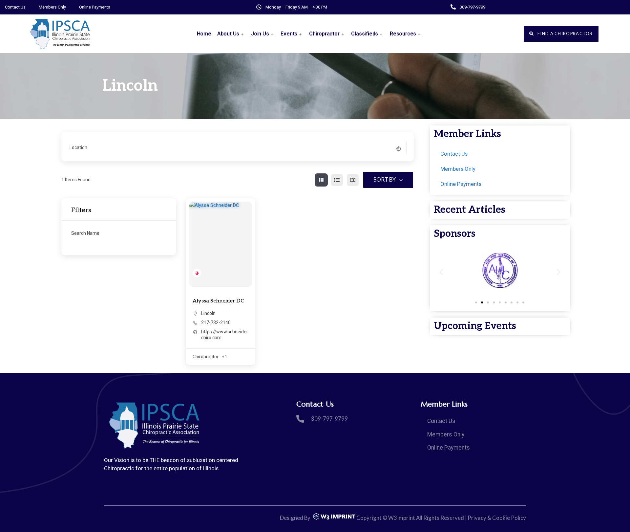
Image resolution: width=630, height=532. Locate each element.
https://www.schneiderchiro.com (224, 334)
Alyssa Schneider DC (218, 301)
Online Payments (94, 7)
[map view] (352, 180)
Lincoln (208, 313)
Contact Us (15, 7)
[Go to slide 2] (482, 302)
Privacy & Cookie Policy (497, 517)
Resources (403, 34)
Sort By (384, 179)
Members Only (52, 7)
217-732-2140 (216, 322)
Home (204, 34)
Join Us (260, 34)
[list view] (337, 180)
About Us (228, 34)
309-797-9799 (472, 7)
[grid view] (321, 180)
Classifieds (364, 34)
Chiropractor (324, 34)
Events (289, 34)
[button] (441, 272)
